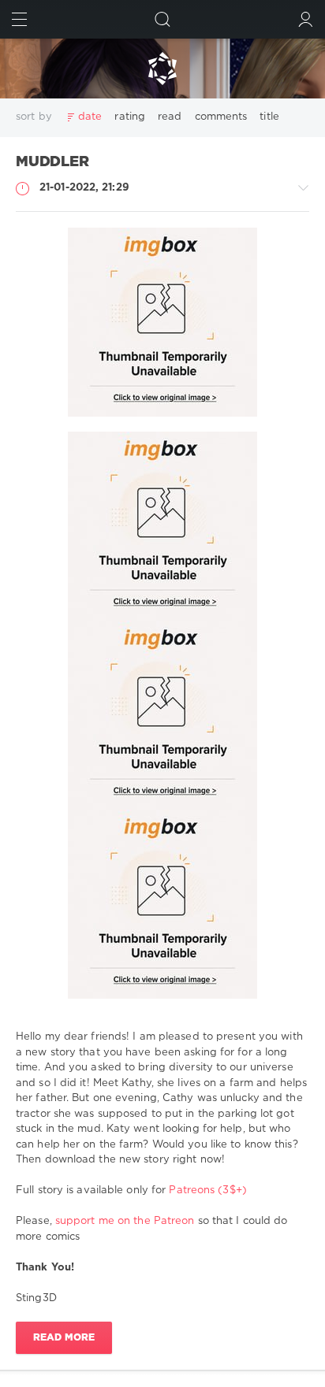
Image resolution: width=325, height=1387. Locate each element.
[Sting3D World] (162, 68)
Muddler (52, 162)
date (90, 117)
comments (221, 117)
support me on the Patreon (125, 1221)
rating (129, 117)
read (169, 117)
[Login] (305, 19)
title (269, 117)
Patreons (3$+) (207, 1190)
